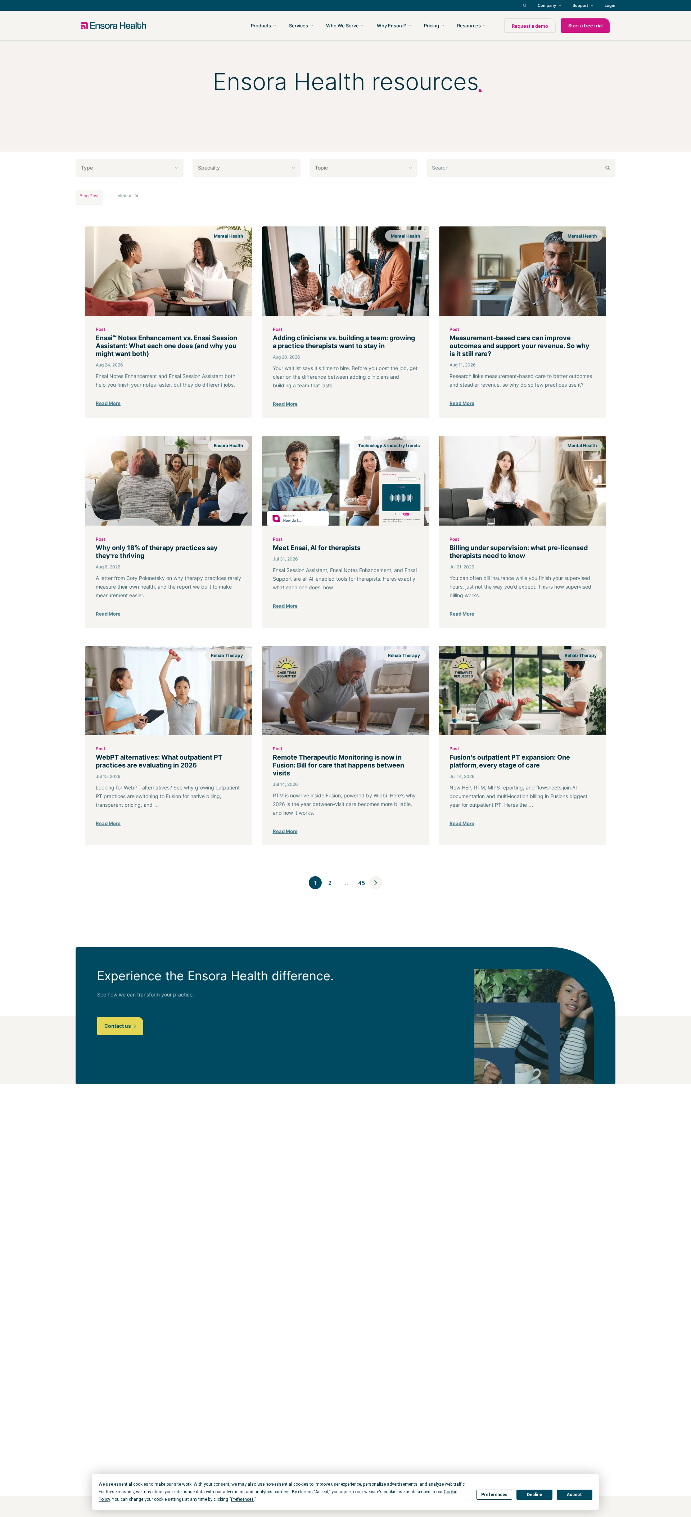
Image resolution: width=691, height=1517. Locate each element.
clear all (126, 196)
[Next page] (375, 882)
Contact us (118, 1026)
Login (610, 5)
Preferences (494, 1494)
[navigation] (384, 25)
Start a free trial (585, 25)
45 (361, 882)
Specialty (209, 168)
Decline (534, 1494)
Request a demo (530, 26)
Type (87, 168)
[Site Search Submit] (525, 5)
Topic (321, 168)
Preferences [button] (242, 1499)
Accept (574, 1494)
